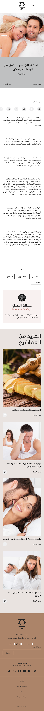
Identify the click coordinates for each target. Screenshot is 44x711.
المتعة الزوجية (22, 277)
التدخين (15, 216)
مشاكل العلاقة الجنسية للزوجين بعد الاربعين (24, 594)
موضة (29, 644)
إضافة (8, 653)
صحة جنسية (35, 277)
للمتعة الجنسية (36, 118)
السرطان (10, 277)
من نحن (22, 691)
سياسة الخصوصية (22, 697)
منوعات (11, 644)
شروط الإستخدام (22, 686)
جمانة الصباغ (22, 74)
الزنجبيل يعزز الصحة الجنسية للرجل (26, 410)
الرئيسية (22, 681)
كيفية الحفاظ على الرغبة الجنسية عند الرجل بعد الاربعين (24, 465)
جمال (18, 644)
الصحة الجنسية (37, 84)
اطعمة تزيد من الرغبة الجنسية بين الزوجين (22, 539)
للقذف (8, 179)
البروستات (36, 282)
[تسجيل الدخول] (32, 5)
